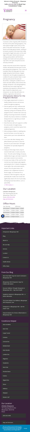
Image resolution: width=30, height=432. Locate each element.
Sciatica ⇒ (10, 185)
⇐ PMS (6, 185)
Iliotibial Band (6, 346)
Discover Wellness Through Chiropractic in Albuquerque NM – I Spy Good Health (14, 289)
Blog (4, 236)
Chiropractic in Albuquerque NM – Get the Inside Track (13, 307)
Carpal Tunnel (6, 333)
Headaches (6, 363)
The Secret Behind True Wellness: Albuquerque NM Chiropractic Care (15, 301)
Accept (25, 428)
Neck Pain (5, 367)
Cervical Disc (6, 341)
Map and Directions (8, 199)
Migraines (5, 358)
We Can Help (6, 244)
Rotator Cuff (6, 397)
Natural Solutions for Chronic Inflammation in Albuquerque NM (14, 313)
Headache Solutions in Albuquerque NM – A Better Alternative (14, 295)
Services (5, 249)
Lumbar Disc (6, 354)
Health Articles (6, 262)
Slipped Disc (6, 380)
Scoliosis (5, 337)
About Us (5, 240)
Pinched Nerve (6, 371)
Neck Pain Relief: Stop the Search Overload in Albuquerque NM (14, 276)
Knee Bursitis (6, 350)
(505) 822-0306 (12, 4)
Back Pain (5, 329)
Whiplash (5, 393)
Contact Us (6, 257)
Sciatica (5, 376)
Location (5, 253)
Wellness (5, 388)
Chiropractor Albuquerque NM (10, 232)
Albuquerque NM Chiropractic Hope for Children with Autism (13, 283)
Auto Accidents (7, 324)
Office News (6, 266)
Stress (4, 384)
